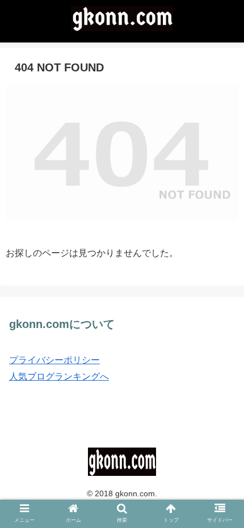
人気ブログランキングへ (59, 376)
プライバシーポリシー (54, 360)
